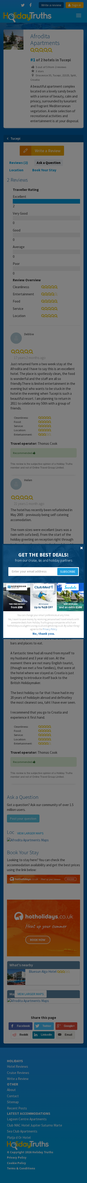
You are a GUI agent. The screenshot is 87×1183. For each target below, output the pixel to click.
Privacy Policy (50, 629)
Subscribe (67, 571)
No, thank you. (43, 634)
